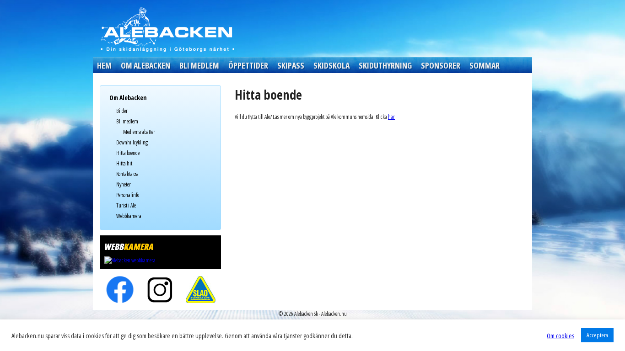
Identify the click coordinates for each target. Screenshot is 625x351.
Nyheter (123, 184)
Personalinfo (127, 195)
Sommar (484, 65)
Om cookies (560, 335)
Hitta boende (128, 153)
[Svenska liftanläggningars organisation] (201, 289)
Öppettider (248, 65)
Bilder (122, 111)
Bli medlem (199, 65)
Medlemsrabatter (139, 132)
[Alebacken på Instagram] (160, 289)
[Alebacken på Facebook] (120, 289)
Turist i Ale (126, 205)
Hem (104, 65)
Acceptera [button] (597, 335)
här (391, 117)
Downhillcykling (132, 142)
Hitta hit (124, 163)
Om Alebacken (145, 65)
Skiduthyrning (385, 65)
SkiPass (290, 65)
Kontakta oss (127, 174)
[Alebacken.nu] (167, 29)
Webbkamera (128, 216)
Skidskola (331, 65)
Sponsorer (440, 65)
